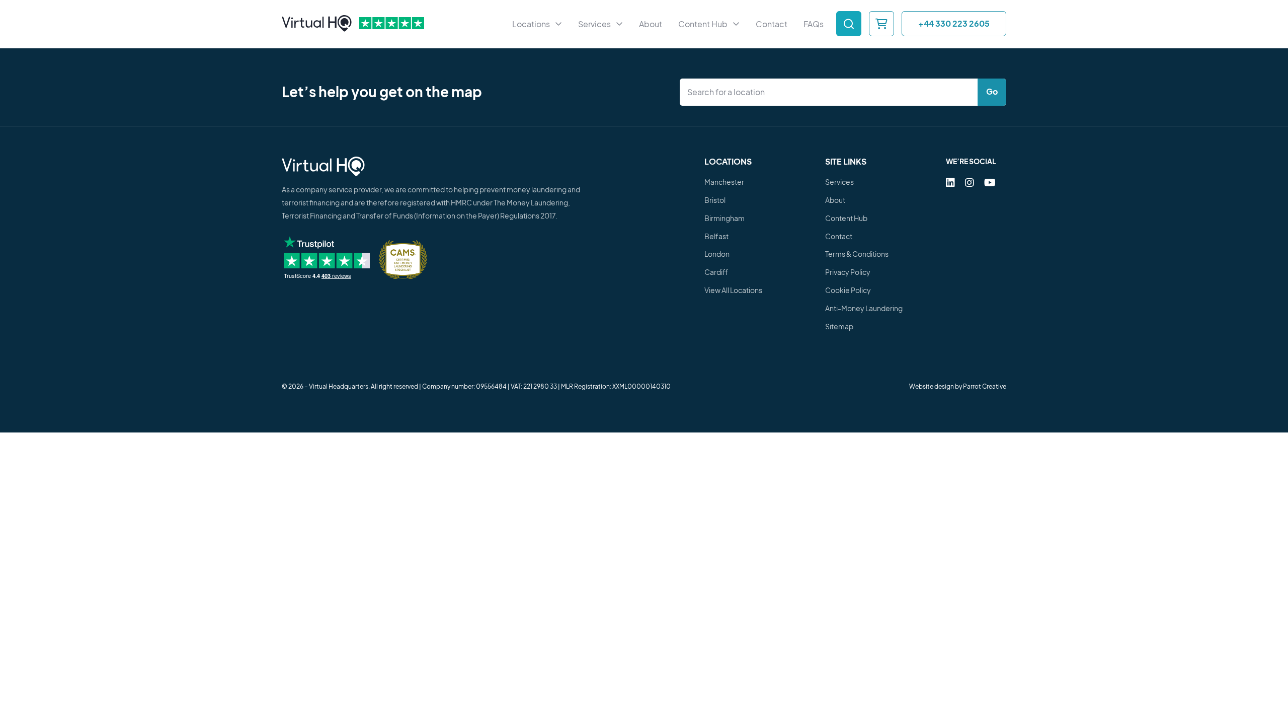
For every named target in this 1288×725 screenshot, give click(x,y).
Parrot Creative (984, 386)
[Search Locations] (831, 92)
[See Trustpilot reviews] (391, 23)
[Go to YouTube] (990, 182)
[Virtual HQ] (317, 24)
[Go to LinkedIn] (950, 182)
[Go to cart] (881, 23)
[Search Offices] (848, 23)
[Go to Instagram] (969, 182)
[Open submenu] (558, 24)
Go (992, 91)
